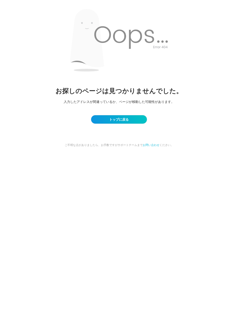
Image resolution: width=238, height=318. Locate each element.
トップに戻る (119, 119)
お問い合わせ (151, 145)
